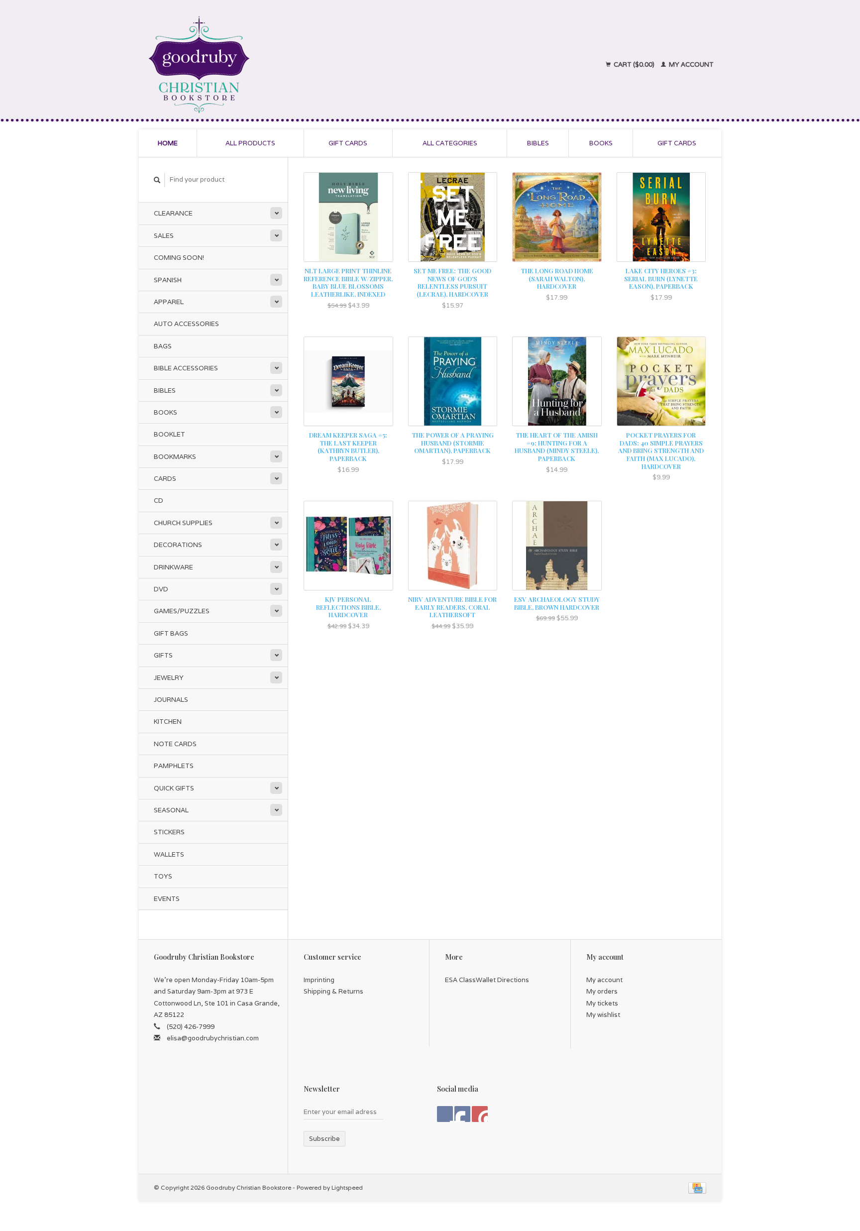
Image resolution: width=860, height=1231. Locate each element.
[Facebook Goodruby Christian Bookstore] (445, 1114)
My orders (602, 991)
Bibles (538, 143)
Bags (163, 346)
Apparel (169, 302)
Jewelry (169, 677)
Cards (165, 478)
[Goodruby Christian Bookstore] (286, 64)
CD (158, 500)
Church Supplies (183, 523)
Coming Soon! (179, 257)
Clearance (173, 213)
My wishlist (603, 1014)
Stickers (169, 832)
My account (690, 64)
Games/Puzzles (182, 611)
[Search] (157, 180)
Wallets (169, 854)
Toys (163, 876)
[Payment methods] (697, 1187)
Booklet (169, 434)
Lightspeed (347, 1187)
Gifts (163, 655)
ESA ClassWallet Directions (487, 980)
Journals (171, 699)
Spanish (168, 280)
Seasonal (171, 810)
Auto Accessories (186, 324)
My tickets (602, 1003)
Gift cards (347, 143)
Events (167, 899)
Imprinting (319, 980)
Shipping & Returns (333, 991)
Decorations (178, 545)
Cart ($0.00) (634, 64)
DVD (161, 589)
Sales (164, 235)
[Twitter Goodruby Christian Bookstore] (462, 1114)
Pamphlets (174, 766)
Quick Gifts (174, 788)
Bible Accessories (186, 368)
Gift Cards (676, 143)
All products (250, 143)
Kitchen (168, 721)
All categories (450, 143)
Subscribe (324, 1138)
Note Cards (175, 744)
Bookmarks (175, 456)
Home (168, 143)
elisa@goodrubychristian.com (213, 1038)
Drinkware (173, 567)
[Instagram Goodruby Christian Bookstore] (480, 1114)
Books (601, 143)
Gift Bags (171, 633)
